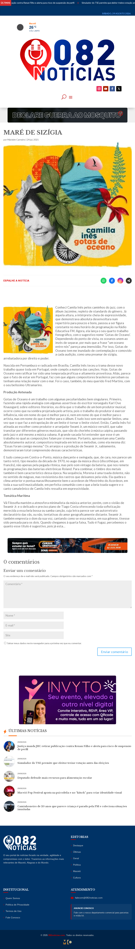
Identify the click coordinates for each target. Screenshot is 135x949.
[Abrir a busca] (64, 97)
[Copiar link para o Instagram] (120, 281)
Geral (76, 858)
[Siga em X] (119, 88)
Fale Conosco (13, 917)
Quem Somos (13, 898)
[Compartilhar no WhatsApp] (104, 281)
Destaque (78, 845)
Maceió (77, 871)
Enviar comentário (114, 652)
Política (77, 864)
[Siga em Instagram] (99, 88)
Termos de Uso (13, 911)
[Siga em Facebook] (112, 88)
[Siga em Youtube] (105, 88)
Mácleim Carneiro (16, 139)
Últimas (77, 852)
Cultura (77, 877)
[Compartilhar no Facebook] (112, 281)
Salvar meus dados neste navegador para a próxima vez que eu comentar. (44, 643)
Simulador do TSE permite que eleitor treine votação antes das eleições (100, 2)
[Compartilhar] (129, 281)
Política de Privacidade (17, 904)
